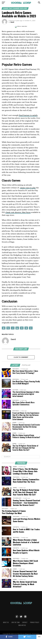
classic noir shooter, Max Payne (18, 212)
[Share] (3, 328)
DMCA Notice (22, 625)
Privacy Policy (34, 622)
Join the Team (15, 622)
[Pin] (26, 328)
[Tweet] (8, 328)
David (12, 22)
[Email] (21, 328)
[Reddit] (12, 328)
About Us (6, 622)
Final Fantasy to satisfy (28, 115)
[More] (30, 328)
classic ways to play (28, 187)
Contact (24, 622)
